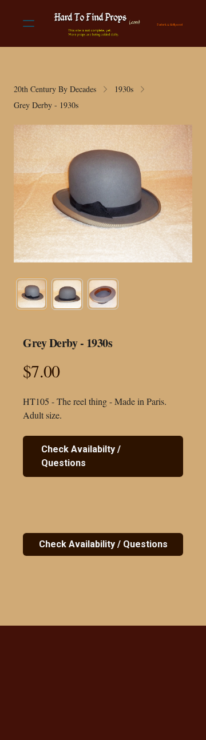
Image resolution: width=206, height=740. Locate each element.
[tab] (31, 294)
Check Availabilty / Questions (81, 456)
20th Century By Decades (55, 88)
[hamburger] (28, 23)
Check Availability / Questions (103, 544)
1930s (123, 88)
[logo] (117, 23)
